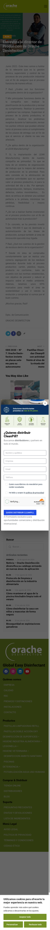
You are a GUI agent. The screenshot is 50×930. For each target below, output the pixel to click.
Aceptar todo (25, 917)
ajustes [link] (35, 911)
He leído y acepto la (26, 493)
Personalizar (12, 924)
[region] (25, 912)
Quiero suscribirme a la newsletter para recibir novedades (25, 485)
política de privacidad (35, 493)
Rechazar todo (35, 924)
